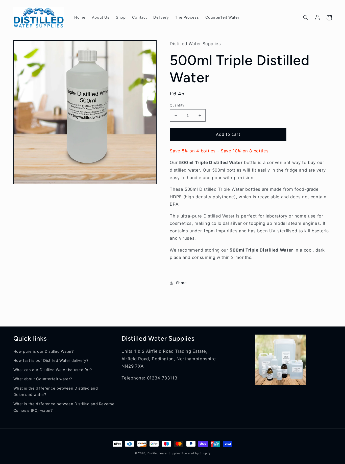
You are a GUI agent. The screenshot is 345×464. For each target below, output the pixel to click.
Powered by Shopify (196, 453)
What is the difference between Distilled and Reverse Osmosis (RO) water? (64, 407)
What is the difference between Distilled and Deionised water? (55, 391)
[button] (306, 17)
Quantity (177, 105)
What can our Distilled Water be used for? (52, 370)
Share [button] (181, 283)
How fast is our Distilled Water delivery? (50, 360)
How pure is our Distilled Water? (43, 351)
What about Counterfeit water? (42, 379)
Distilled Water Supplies (164, 453)
